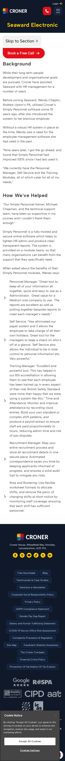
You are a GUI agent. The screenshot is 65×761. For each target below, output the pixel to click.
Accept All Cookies (30, 741)
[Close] (55, 715)
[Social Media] (15, 555)
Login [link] (56, 3)
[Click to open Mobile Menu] (58, 11)
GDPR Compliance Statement (32, 609)
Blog (45, 573)
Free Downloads (26, 573)
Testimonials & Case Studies (32, 580)
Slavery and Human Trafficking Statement (32, 623)
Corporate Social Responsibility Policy (32, 594)
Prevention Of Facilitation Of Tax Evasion (32, 666)
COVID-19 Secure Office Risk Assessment (32, 630)
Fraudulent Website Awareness (41, 645)
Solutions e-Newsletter (32, 587)
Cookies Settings (30, 750)
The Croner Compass (32, 652)
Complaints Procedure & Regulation (32, 637)
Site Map (11, 645)
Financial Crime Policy (32, 659)
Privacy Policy (32, 601)
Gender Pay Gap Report (32, 616)
